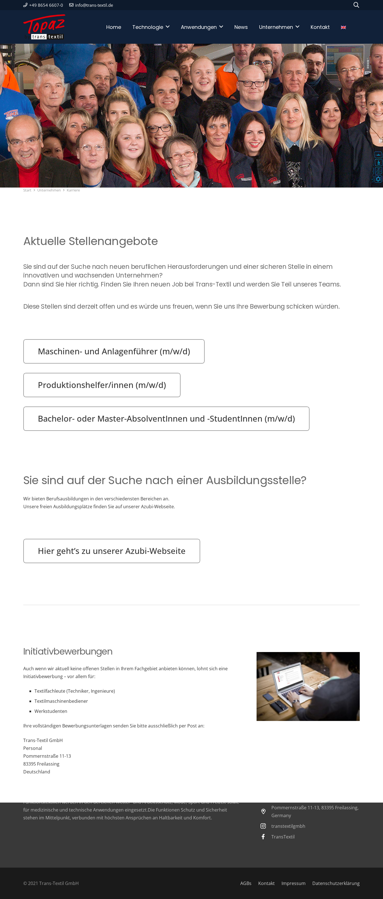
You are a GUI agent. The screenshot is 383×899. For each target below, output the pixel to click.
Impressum (294, 883)
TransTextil (283, 837)
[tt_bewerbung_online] (308, 686)
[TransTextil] (265, 836)
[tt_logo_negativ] (44, 27)
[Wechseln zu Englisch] (347, 27)
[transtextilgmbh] (265, 826)
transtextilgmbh (288, 826)
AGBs (246, 883)
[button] (356, 5)
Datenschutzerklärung (336, 883)
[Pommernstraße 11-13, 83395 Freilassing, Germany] (265, 811)
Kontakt (266, 883)
